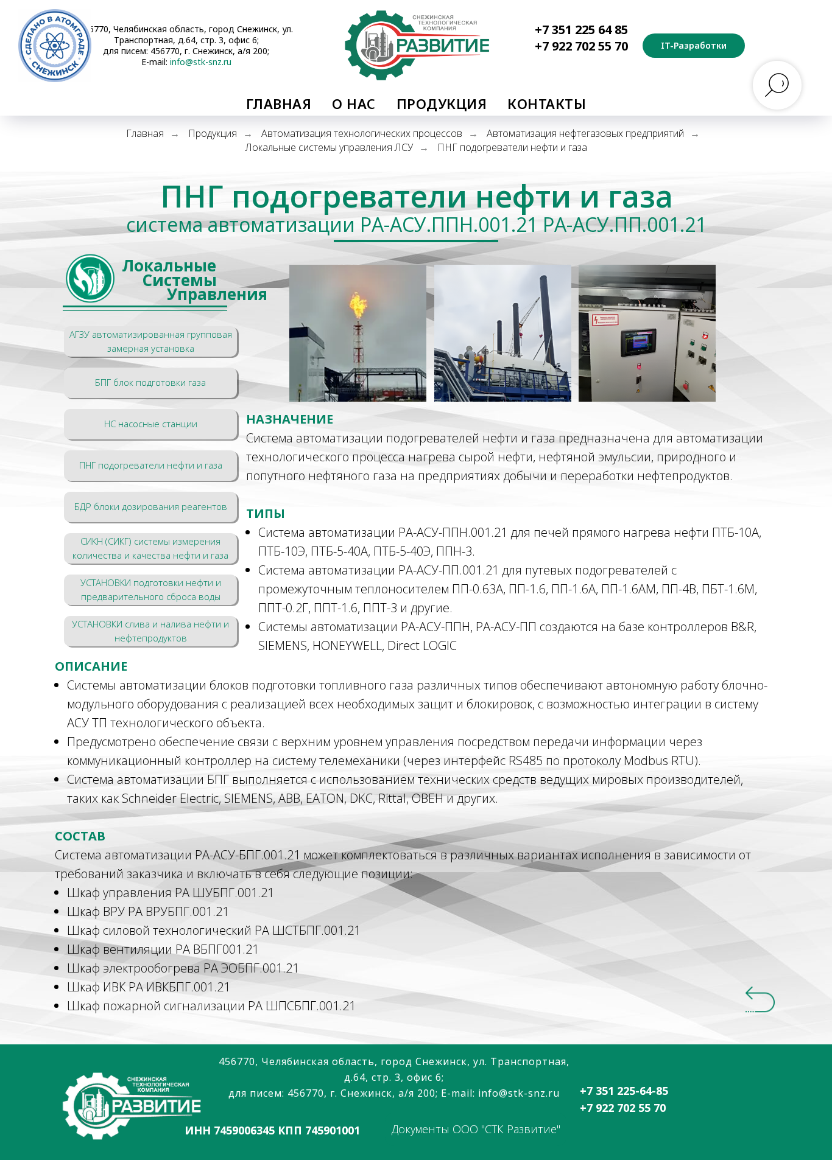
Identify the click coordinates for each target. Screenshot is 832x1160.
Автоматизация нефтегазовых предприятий (585, 133)
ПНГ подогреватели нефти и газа (512, 147)
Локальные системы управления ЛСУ (329, 147)
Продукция (442, 103)
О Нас (354, 103)
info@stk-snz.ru (200, 62)
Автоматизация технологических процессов (361, 133)
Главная (279, 103)
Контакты (546, 103)
